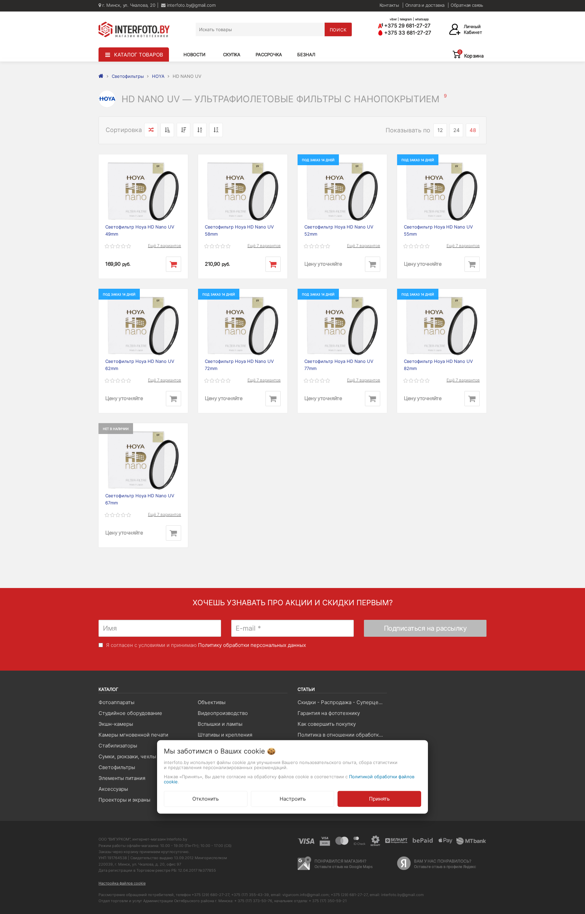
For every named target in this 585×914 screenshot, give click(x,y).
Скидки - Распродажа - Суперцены (341, 702)
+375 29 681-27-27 (407, 25)
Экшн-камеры (116, 724)
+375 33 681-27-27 (407, 32)
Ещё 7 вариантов (164, 245)
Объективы (211, 702)
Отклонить (205, 799)
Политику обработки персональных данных (252, 645)
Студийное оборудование (130, 713)
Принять (379, 799)
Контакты (389, 5)
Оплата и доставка (425, 5)
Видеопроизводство (223, 713)
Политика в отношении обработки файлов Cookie (342, 735)
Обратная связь (467, 5)
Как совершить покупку (327, 724)
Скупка (231, 54)
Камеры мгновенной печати (133, 735)
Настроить (293, 799)
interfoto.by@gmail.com (190, 5)
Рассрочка (269, 54)
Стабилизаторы (118, 745)
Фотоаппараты (116, 702)
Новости (194, 54)
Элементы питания (122, 778)
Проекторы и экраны (124, 800)
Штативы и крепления (225, 735)
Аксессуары (113, 789)
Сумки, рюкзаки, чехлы (127, 756)
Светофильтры (117, 767)
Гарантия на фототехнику (329, 713)
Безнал (306, 54)
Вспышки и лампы (220, 724)
